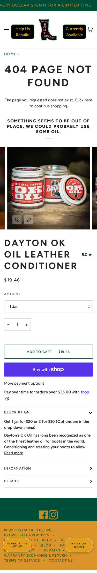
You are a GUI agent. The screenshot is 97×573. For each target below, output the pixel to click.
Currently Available (74, 31)
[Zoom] (16, 219)
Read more (13, 453)
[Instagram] (51, 507)
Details (12, 481)
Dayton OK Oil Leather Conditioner (41, 254)
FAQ (64, 545)
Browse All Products (27, 535)
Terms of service (22, 560)
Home (10, 54)
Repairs (52, 550)
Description (17, 412)
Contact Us (61, 560)
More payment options (24, 383)
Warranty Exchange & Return (35, 555)
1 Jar (14, 306)
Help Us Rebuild (23, 31)
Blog (46, 545)
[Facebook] (41, 507)
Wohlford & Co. (25, 530)
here (88, 100)
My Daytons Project (78, 545)
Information (17, 468)
